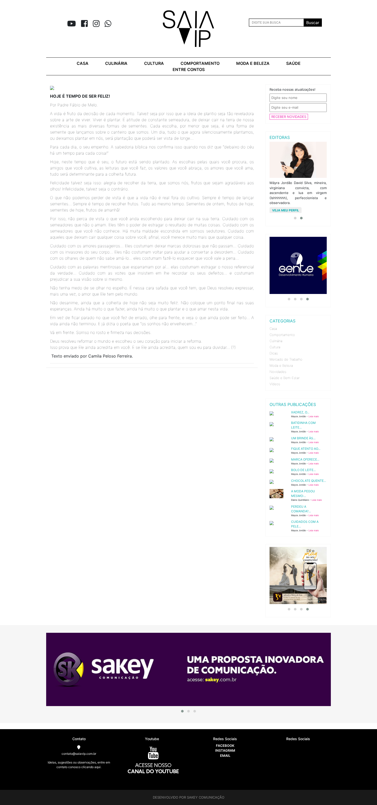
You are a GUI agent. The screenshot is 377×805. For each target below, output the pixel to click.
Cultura (154, 63)
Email (225, 755)
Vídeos (275, 384)
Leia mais (314, 416)
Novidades (278, 372)
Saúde (293, 63)
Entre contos (189, 69)
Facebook (225, 745)
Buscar (312, 22)
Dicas (274, 353)
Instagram (225, 750)
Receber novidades (288, 117)
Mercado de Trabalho (286, 359)
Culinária (116, 63)
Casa (82, 63)
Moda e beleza (253, 63)
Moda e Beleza (281, 365)
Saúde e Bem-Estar (285, 378)
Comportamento (200, 63)
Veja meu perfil (285, 210)
